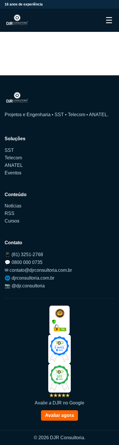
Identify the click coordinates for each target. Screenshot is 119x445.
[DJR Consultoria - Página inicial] (17, 20)
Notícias (13, 205)
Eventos (13, 172)
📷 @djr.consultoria (25, 285)
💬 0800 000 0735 (23, 262)
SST (9, 150)
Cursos (12, 220)
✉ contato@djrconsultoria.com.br (38, 270)
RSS (9, 213)
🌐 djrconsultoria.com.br (29, 278)
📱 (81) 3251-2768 (24, 254)
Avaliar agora (59, 415)
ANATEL (14, 165)
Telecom (13, 157)
